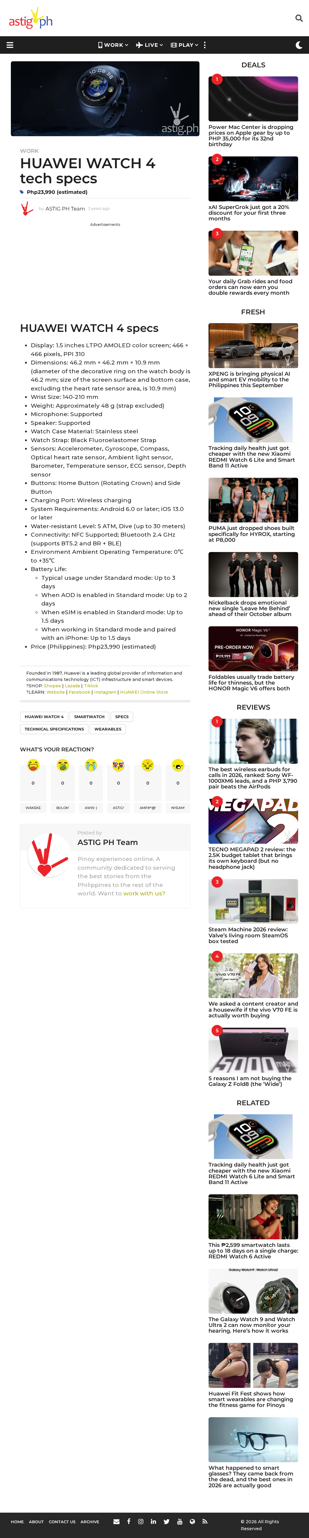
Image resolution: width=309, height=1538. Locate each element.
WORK (113, 45)
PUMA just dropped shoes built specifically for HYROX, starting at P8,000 (252, 534)
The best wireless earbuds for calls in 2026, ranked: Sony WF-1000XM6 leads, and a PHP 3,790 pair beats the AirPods (253, 778)
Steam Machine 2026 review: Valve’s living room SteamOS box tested (248, 935)
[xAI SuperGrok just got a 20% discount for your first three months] (253, 178)
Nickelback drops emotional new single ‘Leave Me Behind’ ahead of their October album (250, 608)
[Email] (116, 1521)
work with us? (144, 893)
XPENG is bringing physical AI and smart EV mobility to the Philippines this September (249, 380)
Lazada (72, 686)
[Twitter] (167, 1521)
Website (55, 692)
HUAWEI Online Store (144, 692)
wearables (107, 729)
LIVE (151, 45)
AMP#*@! (148, 808)
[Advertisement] (105, 269)
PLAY (186, 45)
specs (122, 716)
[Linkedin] (153, 1521)
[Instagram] (140, 1521)
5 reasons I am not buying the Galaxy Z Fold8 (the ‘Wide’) (250, 1081)
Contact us (62, 1521)
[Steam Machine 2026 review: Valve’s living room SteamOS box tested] (253, 901)
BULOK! (62, 808)
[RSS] (204, 1521)
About (36, 1521)
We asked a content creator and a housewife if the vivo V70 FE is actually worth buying (253, 1009)
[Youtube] (179, 1521)
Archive (90, 1521)
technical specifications (54, 729)
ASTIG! (118, 808)
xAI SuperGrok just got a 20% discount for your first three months (249, 213)
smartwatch (89, 716)
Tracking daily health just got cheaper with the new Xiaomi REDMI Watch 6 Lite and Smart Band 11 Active (252, 457)
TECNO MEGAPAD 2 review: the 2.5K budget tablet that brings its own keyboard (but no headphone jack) (252, 858)
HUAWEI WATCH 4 (44, 716)
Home (17, 1521)
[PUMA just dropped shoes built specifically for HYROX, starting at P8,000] (253, 500)
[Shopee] (192, 1521)
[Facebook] (129, 1521)
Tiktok (91, 686)
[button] (299, 18)
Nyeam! (178, 808)
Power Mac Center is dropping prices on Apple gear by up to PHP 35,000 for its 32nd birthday (251, 136)
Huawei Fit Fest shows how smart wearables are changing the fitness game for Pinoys (251, 1399)
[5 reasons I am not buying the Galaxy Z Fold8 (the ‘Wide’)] (253, 1050)
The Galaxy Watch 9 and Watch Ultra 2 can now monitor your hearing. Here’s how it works (252, 1325)
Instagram (105, 692)
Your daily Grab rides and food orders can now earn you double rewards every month (250, 287)
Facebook (79, 692)
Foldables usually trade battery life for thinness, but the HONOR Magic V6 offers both (251, 683)
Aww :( (91, 808)
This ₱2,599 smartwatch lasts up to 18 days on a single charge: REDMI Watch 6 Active (253, 1251)
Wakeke (33, 808)
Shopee (52, 686)
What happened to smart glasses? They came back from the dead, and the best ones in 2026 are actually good (251, 1477)
